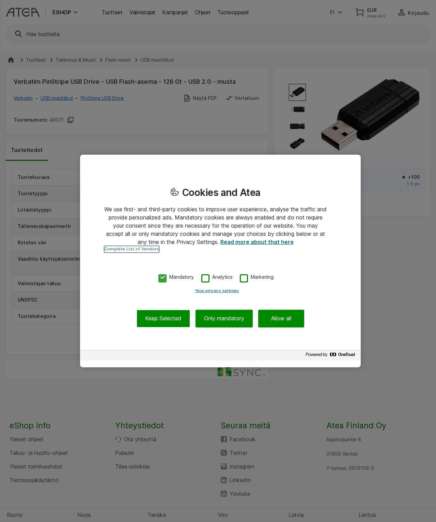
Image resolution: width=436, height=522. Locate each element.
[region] (220, 261)
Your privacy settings (217, 291)
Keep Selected (163, 318)
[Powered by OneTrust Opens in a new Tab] (331, 356)
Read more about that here (257, 242)
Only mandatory (224, 318)
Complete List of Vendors (131, 248)
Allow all (281, 318)
